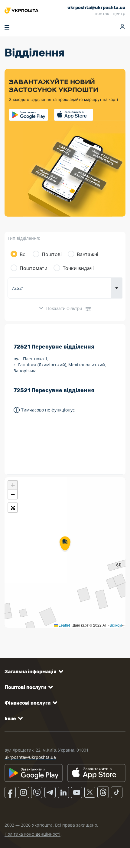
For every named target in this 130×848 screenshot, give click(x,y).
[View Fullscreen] (12, 507)
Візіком (116, 624)
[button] (65, 544)
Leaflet (64, 624)
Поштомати (33, 268)
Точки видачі (78, 268)
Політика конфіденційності (32, 834)
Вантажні (87, 254)
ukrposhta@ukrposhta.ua (30, 757)
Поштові (52, 254)
